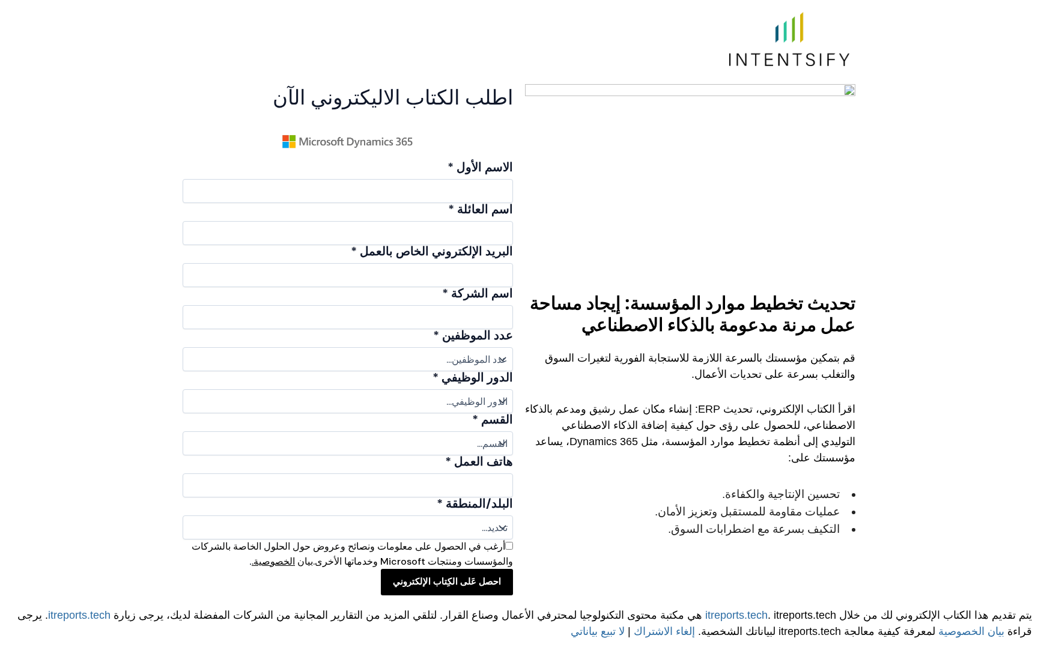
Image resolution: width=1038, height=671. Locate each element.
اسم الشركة (477, 293)
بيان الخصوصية (971, 631)
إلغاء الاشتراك (664, 631)
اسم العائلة (480, 209)
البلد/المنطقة (475, 503)
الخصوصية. (273, 561)
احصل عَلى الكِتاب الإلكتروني (447, 581)
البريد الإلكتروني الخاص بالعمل (432, 251)
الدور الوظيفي (472, 377)
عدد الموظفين (473, 335)
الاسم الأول (480, 167)
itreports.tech (736, 615)
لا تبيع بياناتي (598, 631)
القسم (492, 419)
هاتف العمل (479, 461)
